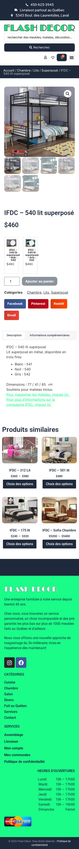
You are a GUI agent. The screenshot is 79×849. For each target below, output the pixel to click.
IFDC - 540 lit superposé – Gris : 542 (32, 255)
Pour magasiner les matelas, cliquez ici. (38, 394)
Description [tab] (14, 335)
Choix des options (19, 484)
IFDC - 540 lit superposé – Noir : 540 (13, 255)
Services (10, 712)
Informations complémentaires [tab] (50, 335)
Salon (8, 694)
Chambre (24, 70)
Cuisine (9, 682)
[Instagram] (9, 662)
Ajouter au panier (39, 281)
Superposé (50, 70)
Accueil (8, 70)
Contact (10, 718)
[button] (71, 57)
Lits (36, 70)
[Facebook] (21, 662)
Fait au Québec (15, 706)
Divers (9, 700)
